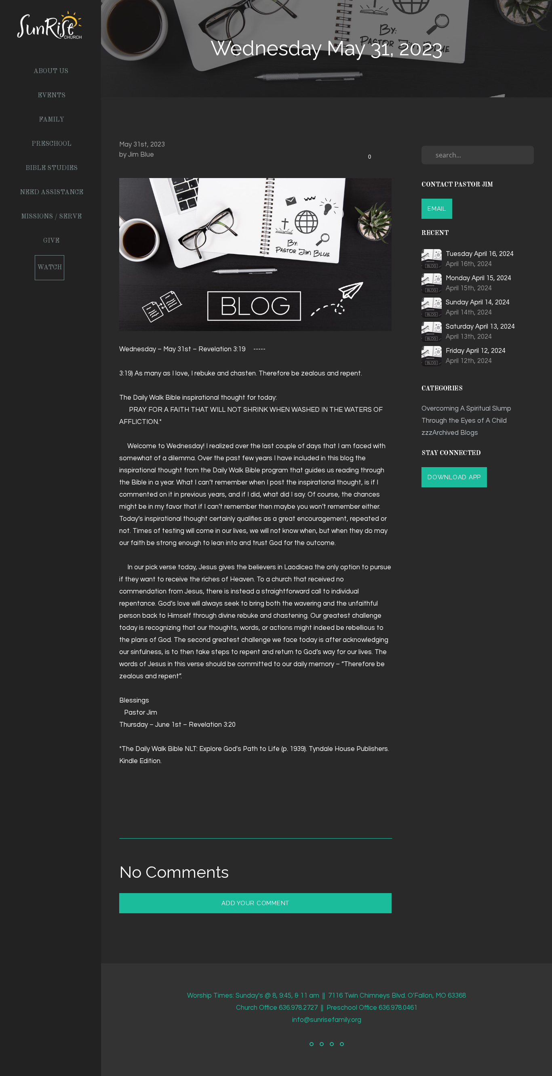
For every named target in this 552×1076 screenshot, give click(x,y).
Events (51, 95)
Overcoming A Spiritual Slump (466, 408)
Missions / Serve (51, 217)
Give (51, 241)
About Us (51, 71)
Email (437, 208)
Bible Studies (51, 168)
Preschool (52, 144)
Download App (454, 477)
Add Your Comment (255, 903)
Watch (49, 267)
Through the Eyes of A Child (464, 420)
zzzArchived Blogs (449, 432)
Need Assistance (51, 192)
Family (51, 120)
